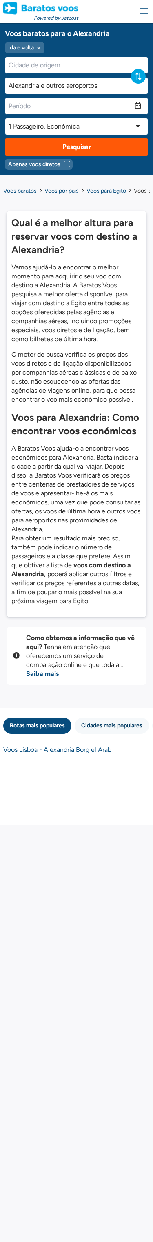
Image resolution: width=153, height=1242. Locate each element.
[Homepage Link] (40, 8)
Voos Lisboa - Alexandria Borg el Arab (57, 749)
